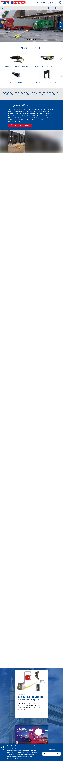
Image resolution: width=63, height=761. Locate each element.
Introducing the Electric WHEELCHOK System (30, 698)
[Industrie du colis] (49, 2)
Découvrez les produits (20, 125)
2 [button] (29, 39)
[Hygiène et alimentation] (60, 2)
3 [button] (31, 39)
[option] (31, 26)
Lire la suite (22, 709)
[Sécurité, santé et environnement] (56, 2)
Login (51, 8)
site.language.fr (56, 8)
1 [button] (27, 39)
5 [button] (35, 39)
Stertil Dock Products (13, 3)
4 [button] (33, 39)
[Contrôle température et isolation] (53, 2)
